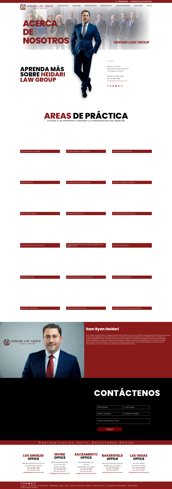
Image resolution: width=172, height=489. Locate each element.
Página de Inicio (63, 5)
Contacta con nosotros (141, 1)
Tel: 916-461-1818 (86, 469)
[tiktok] (119, 86)
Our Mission (43, 486)
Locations (32, 486)
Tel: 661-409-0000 (112, 468)
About (24, 486)
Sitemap (73, 486)
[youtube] (121, 86)
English (149, 5)
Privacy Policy (99, 486)
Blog (62, 486)
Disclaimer (132, 486)
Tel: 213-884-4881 (33, 468)
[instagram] (111, 86)
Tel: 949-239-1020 (59, 469)
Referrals (53, 486)
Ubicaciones (77, 5)
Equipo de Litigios (106, 5)
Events (89, 486)
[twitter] (116, 86)
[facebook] (108, 86)
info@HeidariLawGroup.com (117, 81)
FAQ (66, 486)
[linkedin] (113, 86)
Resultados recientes (123, 5)
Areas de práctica (90, 5)
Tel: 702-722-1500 (138, 468)
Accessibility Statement (116, 486)
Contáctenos (138, 5)
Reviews (80, 486)
